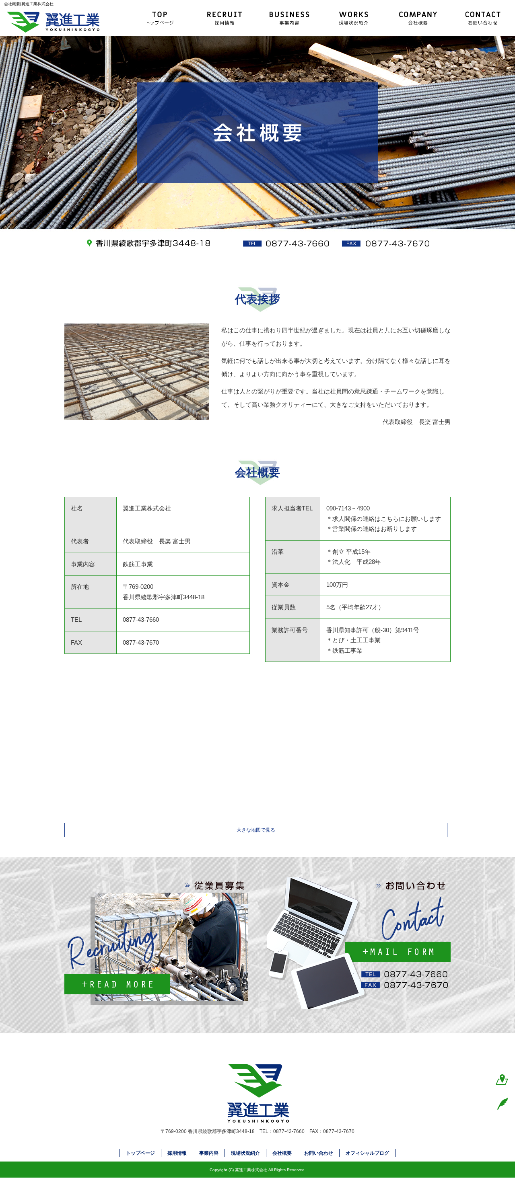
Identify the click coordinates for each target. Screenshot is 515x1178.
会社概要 (418, 18)
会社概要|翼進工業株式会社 (29, 4)
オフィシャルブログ (367, 1153)
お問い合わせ (483, 18)
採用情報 (225, 18)
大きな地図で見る (256, 830)
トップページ (161, 18)
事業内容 (290, 18)
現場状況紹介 (354, 18)
